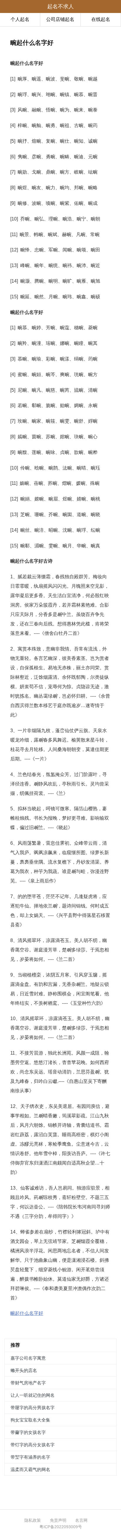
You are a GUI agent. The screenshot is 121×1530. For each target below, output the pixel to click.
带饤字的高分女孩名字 (33, 1444)
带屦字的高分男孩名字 (33, 1407)
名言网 (81, 1520)
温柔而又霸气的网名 (30, 1469)
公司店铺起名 (60, 19)
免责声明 (58, 1520)
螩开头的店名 (24, 1370)
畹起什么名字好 (26, 1313)
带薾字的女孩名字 (28, 1432)
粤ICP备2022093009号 (60, 1526)
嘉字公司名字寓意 (28, 1358)
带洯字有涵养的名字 (30, 1457)
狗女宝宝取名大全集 (30, 1419)
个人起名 (20, 19)
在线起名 (100, 19)
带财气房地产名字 (28, 1382)
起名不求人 (60, 6)
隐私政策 (32, 1520)
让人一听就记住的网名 (33, 1395)
